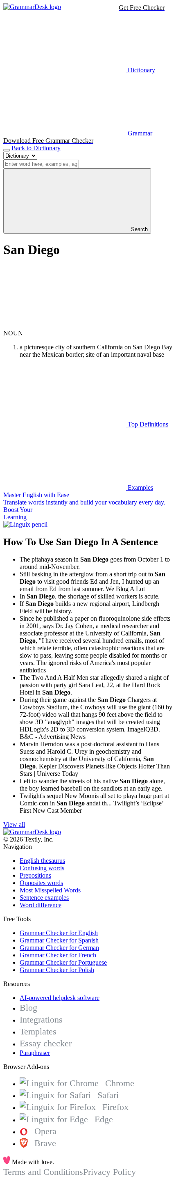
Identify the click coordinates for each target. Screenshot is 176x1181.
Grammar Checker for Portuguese (63, 962)
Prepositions (35, 875)
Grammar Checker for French (58, 955)
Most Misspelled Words (50, 890)
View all (14, 824)
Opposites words (41, 882)
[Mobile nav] (6, 150)
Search (138, 229)
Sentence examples (44, 897)
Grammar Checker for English (59, 932)
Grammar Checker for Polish (57, 969)
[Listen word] (64, 325)
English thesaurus (42, 860)
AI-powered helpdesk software (59, 997)
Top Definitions (147, 424)
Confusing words (42, 868)
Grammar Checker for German (59, 947)
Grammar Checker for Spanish (59, 940)
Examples (139, 487)
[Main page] (32, 6)
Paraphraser (35, 1052)
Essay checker (46, 1043)
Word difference (40, 904)
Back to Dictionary (36, 147)
